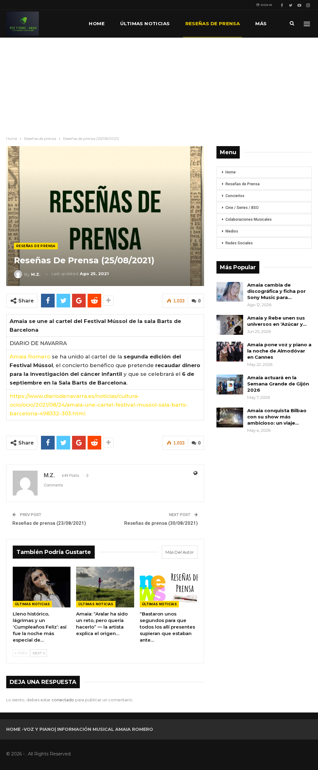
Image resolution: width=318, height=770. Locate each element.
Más (260, 23)
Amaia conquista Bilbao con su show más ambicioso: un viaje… (277, 417)
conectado (63, 699)
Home (97, 23)
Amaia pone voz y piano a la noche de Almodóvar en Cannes (279, 351)
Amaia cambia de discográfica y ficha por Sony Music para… (276, 291)
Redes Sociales (239, 243)
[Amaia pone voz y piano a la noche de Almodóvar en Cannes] (229, 352)
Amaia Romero (30, 356)
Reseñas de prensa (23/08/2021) (49, 523)
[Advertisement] (159, 84)
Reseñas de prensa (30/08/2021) (161, 523)
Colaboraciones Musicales (248, 219)
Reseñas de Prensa (242, 184)
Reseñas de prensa (212, 23)
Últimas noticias (145, 23)
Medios (231, 231)
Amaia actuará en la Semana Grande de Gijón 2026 (278, 384)
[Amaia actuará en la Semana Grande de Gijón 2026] (229, 384)
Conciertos (234, 196)
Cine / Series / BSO (242, 207)
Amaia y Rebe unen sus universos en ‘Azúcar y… (277, 321)
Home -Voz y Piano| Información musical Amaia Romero (79, 729)
